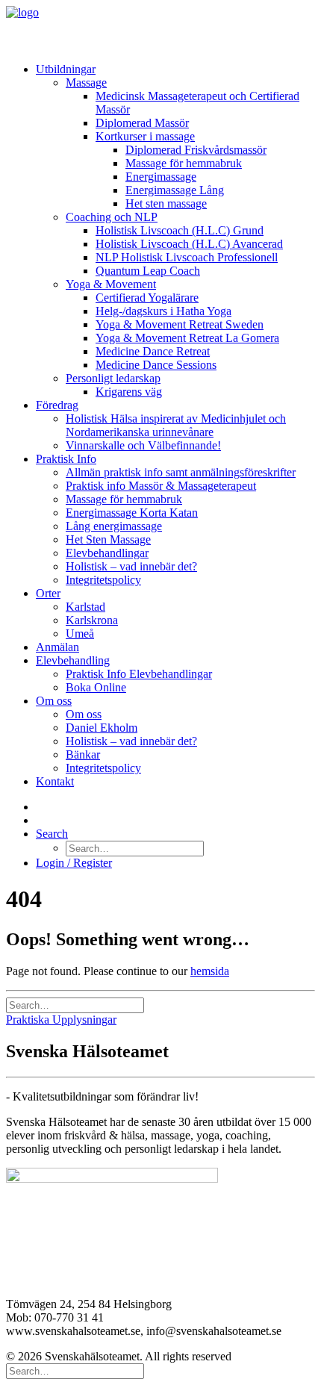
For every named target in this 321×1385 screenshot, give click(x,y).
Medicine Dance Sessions (156, 364)
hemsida (209, 971)
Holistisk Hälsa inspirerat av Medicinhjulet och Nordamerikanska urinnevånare (176, 425)
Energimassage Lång (174, 190)
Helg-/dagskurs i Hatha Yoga (163, 311)
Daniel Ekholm (101, 727)
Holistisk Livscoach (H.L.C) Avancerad (189, 243)
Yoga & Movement (111, 284)
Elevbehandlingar (107, 553)
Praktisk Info (66, 458)
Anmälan (57, 647)
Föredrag (57, 405)
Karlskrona (92, 620)
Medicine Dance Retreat (153, 351)
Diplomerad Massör (142, 122)
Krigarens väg (129, 391)
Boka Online (96, 687)
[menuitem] (175, 231)
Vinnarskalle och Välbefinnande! (143, 445)
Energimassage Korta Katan (132, 512)
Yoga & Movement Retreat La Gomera (187, 338)
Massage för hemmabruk (183, 163)
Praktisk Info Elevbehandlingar (139, 673)
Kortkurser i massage (145, 136)
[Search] (75, 1004)
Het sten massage (166, 203)
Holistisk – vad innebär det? (131, 566)
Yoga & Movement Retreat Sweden (180, 324)
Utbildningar (66, 69)
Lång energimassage (114, 526)
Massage (86, 82)
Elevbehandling (73, 660)
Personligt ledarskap (113, 378)
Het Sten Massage (108, 539)
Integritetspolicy (103, 579)
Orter (48, 593)
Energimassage (160, 176)
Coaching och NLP (112, 217)
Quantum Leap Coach (148, 270)
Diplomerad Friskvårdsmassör (196, 149)
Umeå (80, 633)
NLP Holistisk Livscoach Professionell (187, 257)
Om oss (54, 700)
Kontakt (55, 781)
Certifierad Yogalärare (147, 297)
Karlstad (85, 606)
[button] (52, 833)
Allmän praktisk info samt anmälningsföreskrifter (181, 472)
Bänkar (83, 754)
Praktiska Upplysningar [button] (61, 1019)
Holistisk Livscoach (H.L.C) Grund (180, 230)
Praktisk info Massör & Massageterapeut (161, 485)
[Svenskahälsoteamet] (160, 28)
